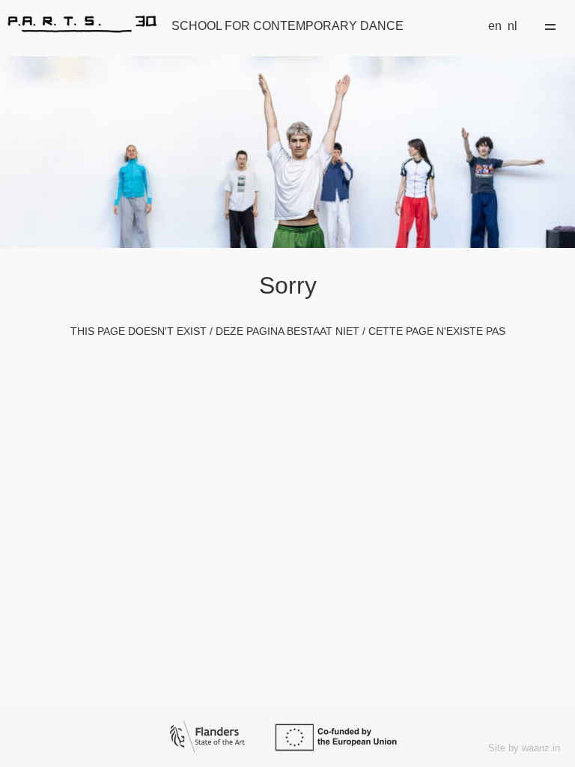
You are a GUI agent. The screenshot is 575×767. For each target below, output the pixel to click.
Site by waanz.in (524, 748)
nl (512, 25)
